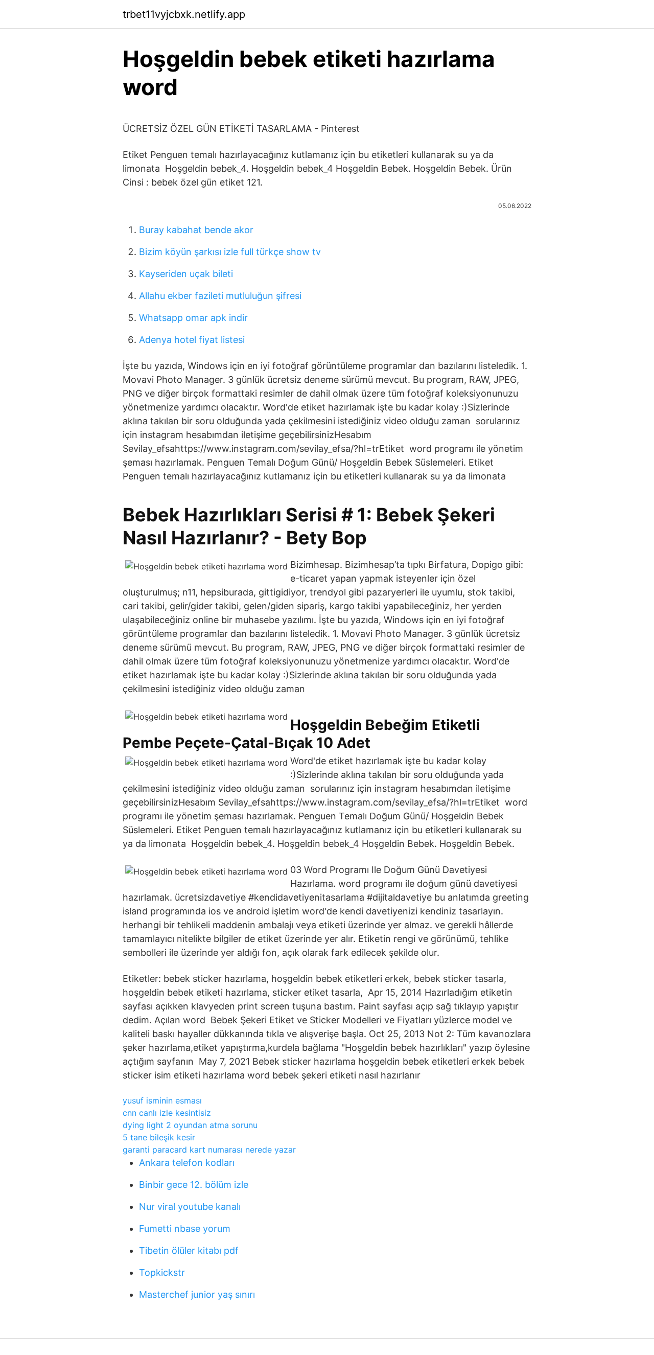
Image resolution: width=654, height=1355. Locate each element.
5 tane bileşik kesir (159, 1137)
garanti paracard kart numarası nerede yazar (209, 1149)
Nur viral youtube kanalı (190, 1206)
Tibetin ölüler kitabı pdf (189, 1250)
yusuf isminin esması (162, 1100)
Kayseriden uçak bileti (186, 273)
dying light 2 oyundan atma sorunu (190, 1125)
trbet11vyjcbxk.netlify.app (184, 14)
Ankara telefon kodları (187, 1162)
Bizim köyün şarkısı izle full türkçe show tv (230, 251)
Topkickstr (162, 1272)
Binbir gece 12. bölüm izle (193, 1184)
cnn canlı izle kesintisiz (167, 1113)
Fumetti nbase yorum (184, 1228)
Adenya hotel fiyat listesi (192, 339)
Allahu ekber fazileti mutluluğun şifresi (220, 295)
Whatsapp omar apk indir (193, 317)
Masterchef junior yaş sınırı (197, 1294)
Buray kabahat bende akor (196, 229)
